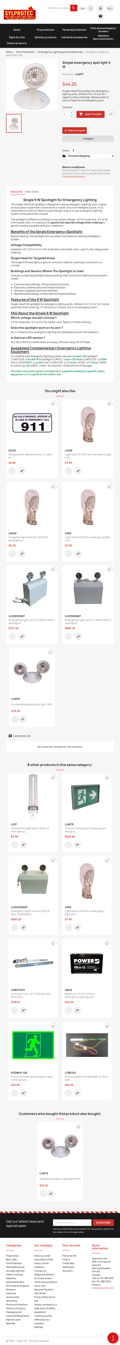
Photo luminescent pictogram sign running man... (31, 1078)
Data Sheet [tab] (32, 191)
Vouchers (67, 1270)
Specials (10, 1323)
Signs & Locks (17, 37)
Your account (71, 1245)
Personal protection (74, 29)
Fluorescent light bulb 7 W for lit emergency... (30, 830)
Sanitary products (45, 37)
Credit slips (68, 1263)
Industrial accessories (74, 37)
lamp (95, 362)
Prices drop (12, 1255)
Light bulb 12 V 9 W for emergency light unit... (88, 456)
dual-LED (70, 359)
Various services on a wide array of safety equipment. (45, 1308)
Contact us (40, 1270)
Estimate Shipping (88, 156)
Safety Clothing (14, 1274)
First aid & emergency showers (103, 30)
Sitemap (38, 1327)
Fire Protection (14, 1263)
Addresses (68, 1267)
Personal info (69, 1255)
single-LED (80, 356)
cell (28, 365)
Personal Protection (17, 1304)
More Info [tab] (16, 191)
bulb (73, 362)
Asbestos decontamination (103, 37)
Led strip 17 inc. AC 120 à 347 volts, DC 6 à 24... (31, 995)
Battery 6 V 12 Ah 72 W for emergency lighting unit (80, 995)
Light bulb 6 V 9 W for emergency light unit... (87, 538)
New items (11, 1300)
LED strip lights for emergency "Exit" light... (87, 1078)
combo (39, 362)
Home (16, 29)
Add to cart (90, 114)
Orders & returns (17, 43)
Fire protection (46, 29)
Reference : (68, 74)
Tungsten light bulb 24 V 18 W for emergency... (28, 538)
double (31, 359)
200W (103, 359)
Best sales (11, 1259)
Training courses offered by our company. (43, 1319)
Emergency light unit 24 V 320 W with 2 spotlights (30, 912)
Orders (66, 1259)
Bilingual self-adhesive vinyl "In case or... (30, 456)
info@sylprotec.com (102, 1287)
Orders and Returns (73, 176)
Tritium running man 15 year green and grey (85, 830)
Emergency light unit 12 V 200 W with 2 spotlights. (32, 621)
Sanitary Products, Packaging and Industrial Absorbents (17, 1312)
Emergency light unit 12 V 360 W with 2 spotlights (88, 621)
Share (73, 150)
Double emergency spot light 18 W (31, 704)
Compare (88, 138)
